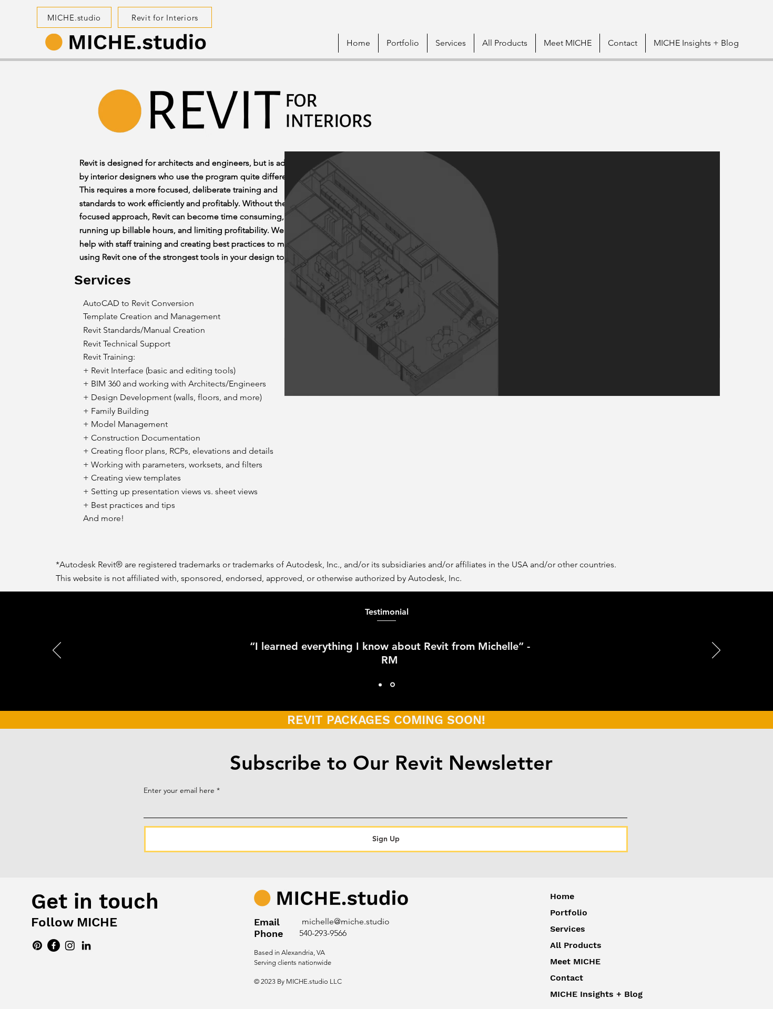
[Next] (716, 651)
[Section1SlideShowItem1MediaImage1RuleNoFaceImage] (380, 684)
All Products (576, 945)
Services (567, 929)
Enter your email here (179, 790)
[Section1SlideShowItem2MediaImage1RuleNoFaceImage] (392, 684)
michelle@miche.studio (346, 921)
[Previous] (57, 651)
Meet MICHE (575, 961)
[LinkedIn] (86, 945)
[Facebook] (53, 945)
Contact (566, 978)
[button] (567, 43)
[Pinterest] (37, 945)
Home (562, 896)
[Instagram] (70, 945)
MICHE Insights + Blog (596, 994)
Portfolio (568, 913)
